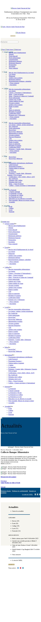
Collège (14, 526)
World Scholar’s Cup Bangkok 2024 (22, 549)
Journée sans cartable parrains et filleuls (23, 541)
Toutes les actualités (18, 511)
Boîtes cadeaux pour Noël (19, 538)
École (13, 523)
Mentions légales (6, 491)
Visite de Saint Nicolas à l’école (21, 545)
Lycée (13, 528)
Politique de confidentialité (20, 491)
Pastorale (8, 450)
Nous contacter (16, 554)
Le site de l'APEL (27, 494)
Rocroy (3, 450)
